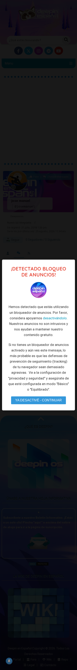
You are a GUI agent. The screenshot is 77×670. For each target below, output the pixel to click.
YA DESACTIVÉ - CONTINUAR (38, 400)
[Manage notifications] (9, 661)
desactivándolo (55, 318)
